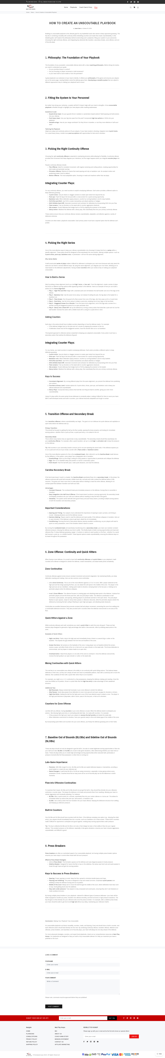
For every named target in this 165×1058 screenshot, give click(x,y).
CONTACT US (59, 1042)
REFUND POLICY (31, 1042)
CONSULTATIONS (31, 1036)
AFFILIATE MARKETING (62, 1044)
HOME (28, 1031)
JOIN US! (134, 1036)
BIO (56, 1031)
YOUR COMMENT (50, 978)
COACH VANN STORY (61, 1036)
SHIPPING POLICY (32, 1044)
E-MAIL (47, 969)
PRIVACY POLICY (31, 1039)
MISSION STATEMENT (62, 1039)
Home (27, 12)
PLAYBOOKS (30, 1034)
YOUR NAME (49, 961)
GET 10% (112, 1018)
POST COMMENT (53, 1006)
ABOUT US (58, 1034)
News (32, 12)
